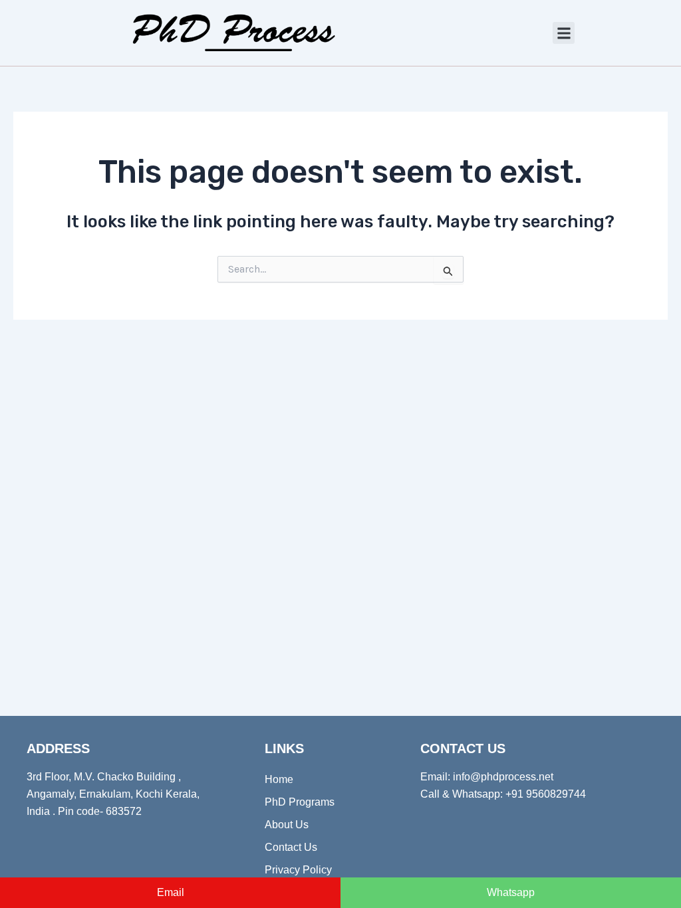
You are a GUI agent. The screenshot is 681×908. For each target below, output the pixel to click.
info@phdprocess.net (503, 776)
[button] (564, 33)
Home (279, 779)
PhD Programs (300, 802)
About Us (287, 824)
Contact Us (291, 847)
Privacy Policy (298, 869)
